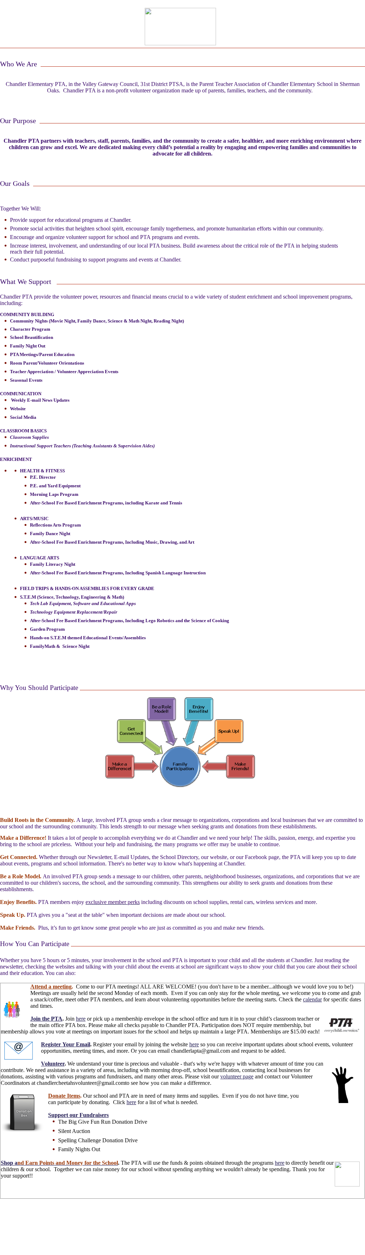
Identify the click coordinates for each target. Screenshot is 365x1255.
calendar (312, 999)
